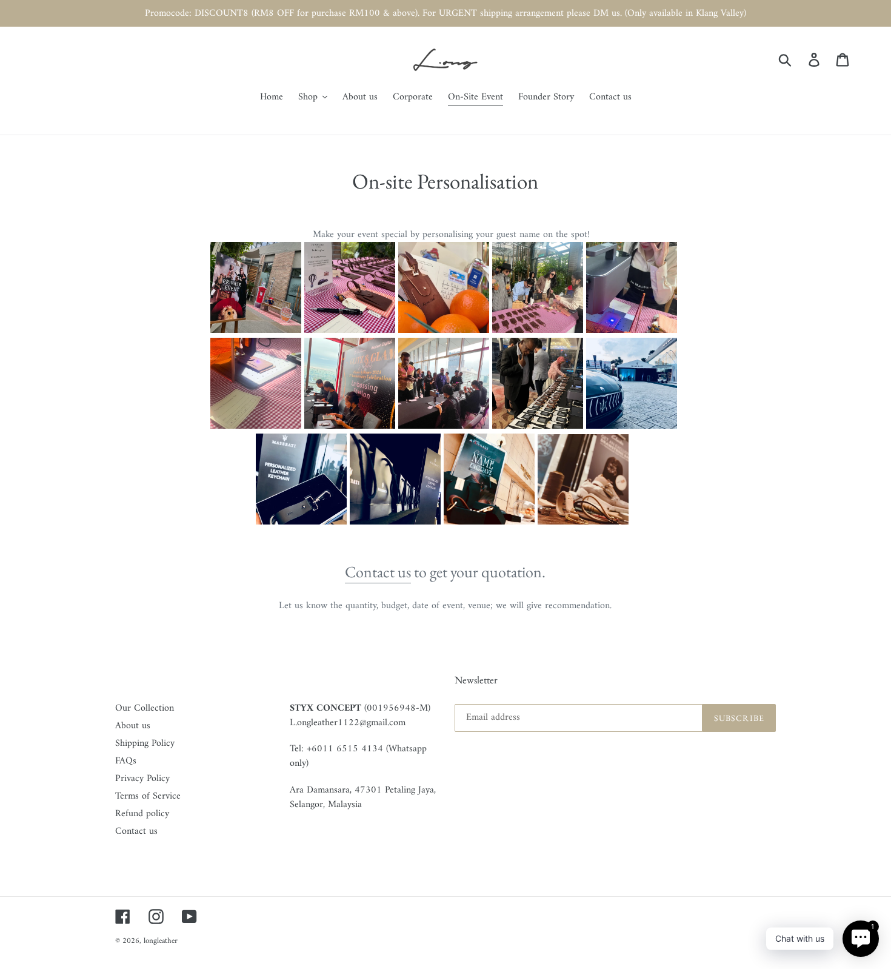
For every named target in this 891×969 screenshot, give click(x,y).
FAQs (125, 761)
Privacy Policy (142, 778)
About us (132, 725)
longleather (161, 941)
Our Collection (144, 708)
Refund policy (142, 813)
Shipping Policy (145, 743)
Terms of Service (148, 796)
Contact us (378, 572)
